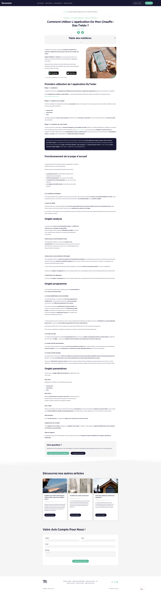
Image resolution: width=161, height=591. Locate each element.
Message (47, 550)
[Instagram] (112, 582)
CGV (97, 581)
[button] (78, 32)
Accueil (65, 11)
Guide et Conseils (68, 3)
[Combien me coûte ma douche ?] (80, 485)
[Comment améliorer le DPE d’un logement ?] (106, 485)
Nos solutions (40, 3)
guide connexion (80, 129)
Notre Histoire (48, 3)
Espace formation (71, 583)
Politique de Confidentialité (78, 581)
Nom (83, 538)
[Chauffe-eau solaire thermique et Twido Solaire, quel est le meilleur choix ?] (55, 485)
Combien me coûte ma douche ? (79, 495)
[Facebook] (117, 582)
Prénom (47, 538)
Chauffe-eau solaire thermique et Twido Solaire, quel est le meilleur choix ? (54, 497)
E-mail (46, 544)
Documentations (58, 3)
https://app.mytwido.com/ (52, 96)
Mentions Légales (67, 581)
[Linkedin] (114, 582)
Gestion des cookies (90, 581)
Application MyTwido (89, 583)
